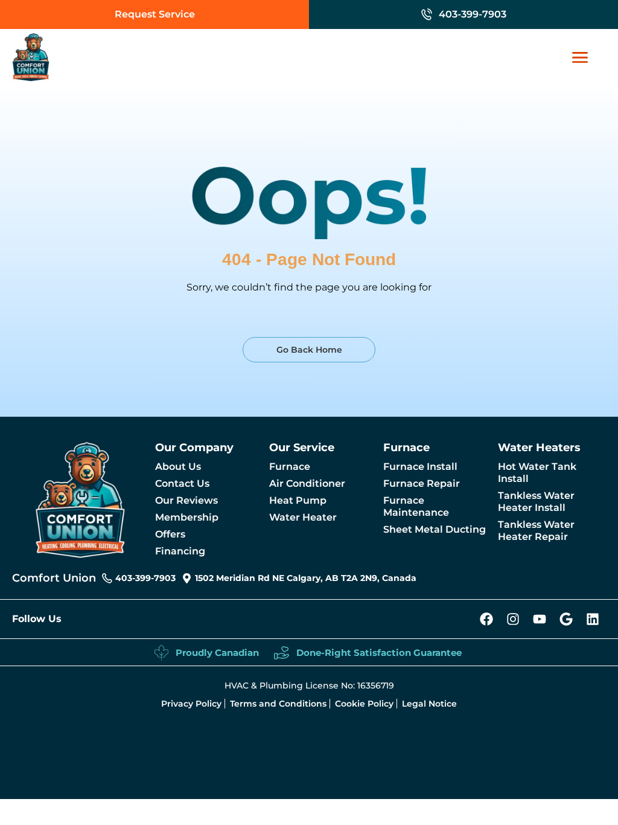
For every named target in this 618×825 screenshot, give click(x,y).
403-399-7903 (472, 14)
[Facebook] (486, 619)
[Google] (566, 619)
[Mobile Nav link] (586, 57)
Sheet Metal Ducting (434, 529)
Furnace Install (420, 466)
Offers (170, 534)
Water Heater (303, 517)
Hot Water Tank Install (537, 472)
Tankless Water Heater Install (536, 501)
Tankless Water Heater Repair (536, 530)
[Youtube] (539, 619)
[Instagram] (513, 619)
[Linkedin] (592, 619)
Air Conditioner (307, 483)
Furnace (289, 466)
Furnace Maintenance (416, 506)
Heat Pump (298, 500)
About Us (178, 466)
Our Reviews (186, 500)
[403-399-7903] (427, 14)
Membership (186, 517)
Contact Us (182, 483)
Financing (180, 551)
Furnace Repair (421, 483)
